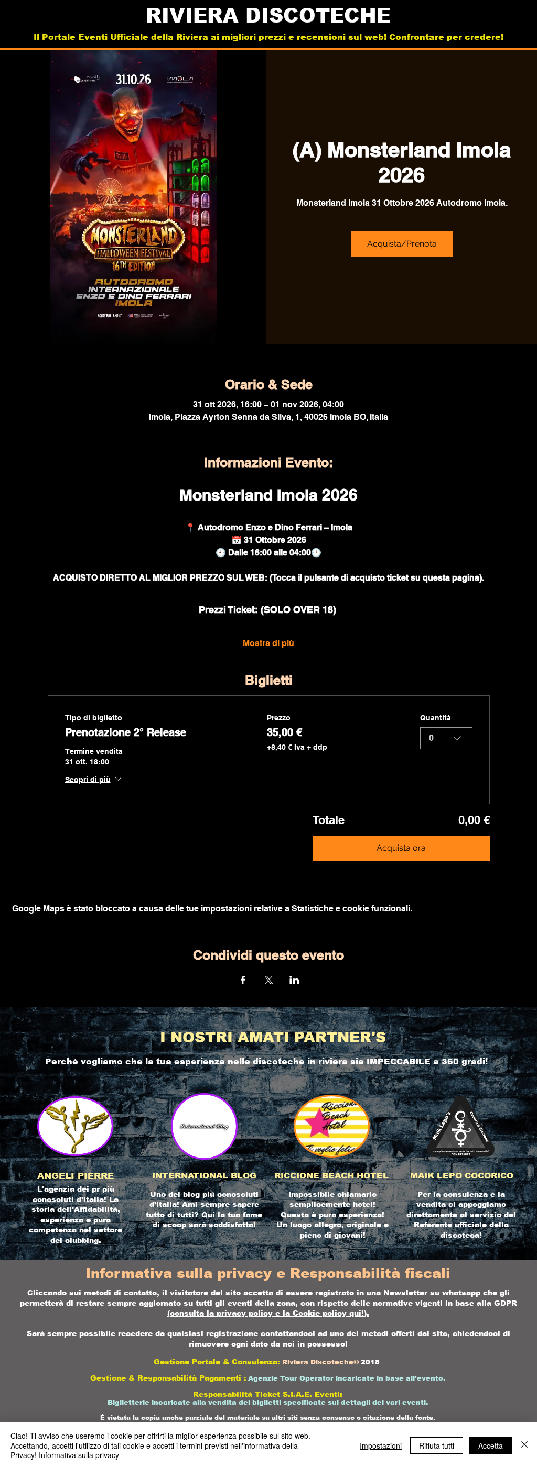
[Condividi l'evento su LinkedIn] (294, 980)
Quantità (435, 718)
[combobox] (446, 738)
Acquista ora (401, 848)
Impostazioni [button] (381, 1445)
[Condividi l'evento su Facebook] (243, 980)
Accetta (490, 1445)
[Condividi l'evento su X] (269, 980)
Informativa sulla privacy (79, 1455)
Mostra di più (268, 643)
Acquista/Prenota (402, 244)
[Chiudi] (524, 1445)
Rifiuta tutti (436, 1445)
